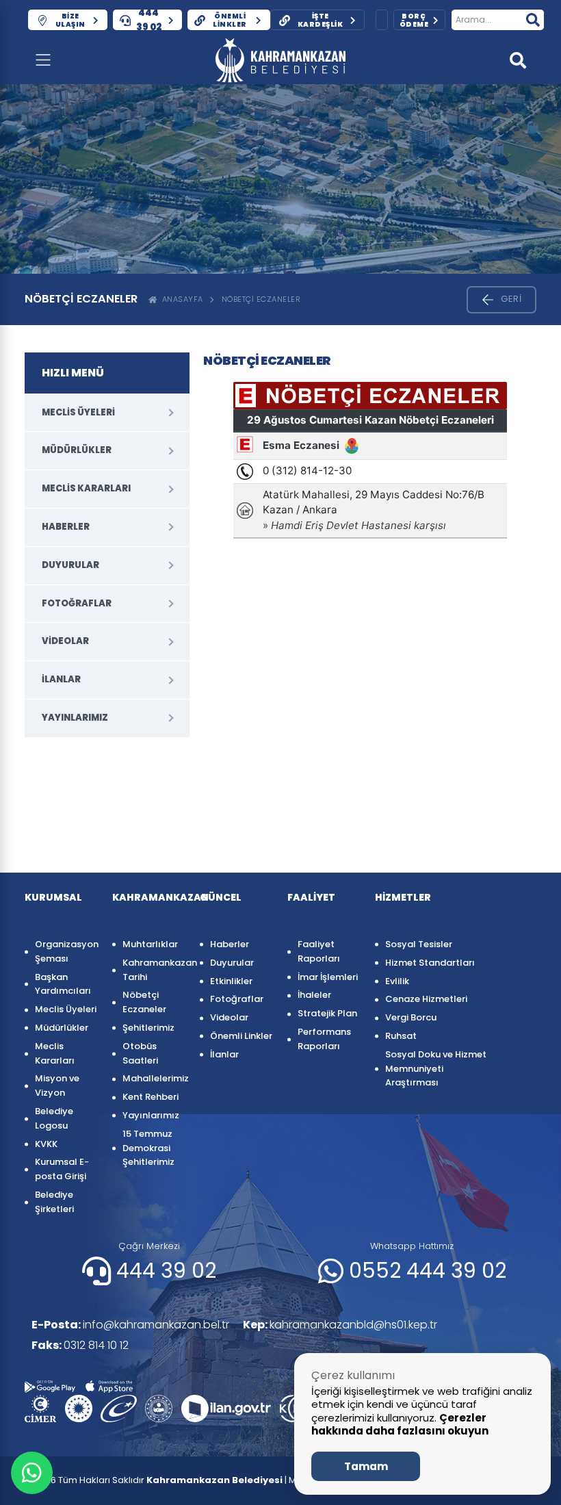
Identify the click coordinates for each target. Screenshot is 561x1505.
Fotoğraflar (77, 603)
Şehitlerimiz (148, 1027)
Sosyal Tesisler (418, 944)
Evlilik (397, 981)
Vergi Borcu (410, 1017)
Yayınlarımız (75, 717)
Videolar (65, 640)
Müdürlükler (77, 449)
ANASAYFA (180, 299)
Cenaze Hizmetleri (426, 998)
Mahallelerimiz (154, 1078)
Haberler (66, 526)
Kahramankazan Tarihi (154, 969)
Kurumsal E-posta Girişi (62, 1169)
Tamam (366, 1466)
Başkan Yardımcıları (63, 984)
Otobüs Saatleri (140, 1053)
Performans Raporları (324, 1039)
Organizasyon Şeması (67, 951)
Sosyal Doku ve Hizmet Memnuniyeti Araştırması (435, 1069)
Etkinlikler (231, 981)
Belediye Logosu (54, 1118)
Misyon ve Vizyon (57, 1085)
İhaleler (314, 994)
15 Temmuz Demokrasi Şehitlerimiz (148, 1148)
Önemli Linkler (241, 1035)
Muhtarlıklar (150, 944)
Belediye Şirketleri (54, 1201)
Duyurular (70, 564)
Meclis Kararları (86, 488)
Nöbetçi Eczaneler (261, 299)
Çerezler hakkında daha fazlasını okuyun (399, 1425)
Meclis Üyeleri (78, 412)
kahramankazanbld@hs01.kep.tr (340, 1325)
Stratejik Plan (327, 1013)
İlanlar (61, 679)
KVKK (46, 1143)
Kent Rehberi (150, 1096)
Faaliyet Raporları (319, 951)
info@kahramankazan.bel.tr (130, 1325)
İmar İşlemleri (328, 976)
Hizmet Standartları (430, 962)
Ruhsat (401, 1035)
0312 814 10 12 (80, 1345)
